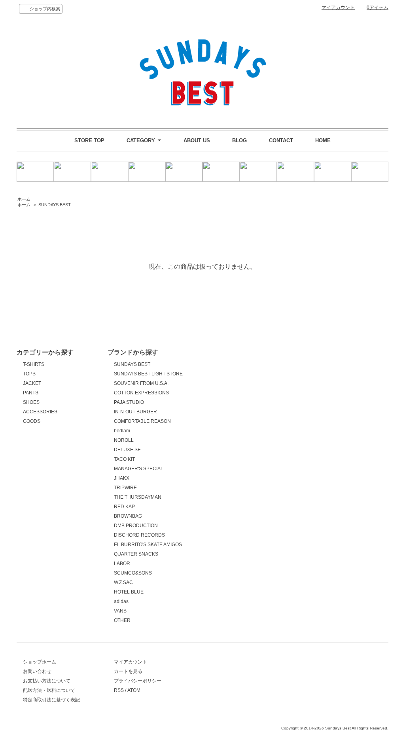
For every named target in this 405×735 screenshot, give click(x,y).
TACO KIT (124, 459)
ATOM (133, 690)
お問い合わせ (37, 671)
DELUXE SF (127, 449)
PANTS (30, 393)
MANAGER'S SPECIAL (138, 468)
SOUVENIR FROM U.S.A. (141, 383)
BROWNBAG (128, 516)
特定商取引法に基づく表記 (51, 700)
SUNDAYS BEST (54, 204)
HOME (323, 140)
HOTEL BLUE (129, 592)
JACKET (32, 383)
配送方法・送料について (49, 690)
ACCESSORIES (40, 412)
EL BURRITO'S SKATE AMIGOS (148, 544)
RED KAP (124, 506)
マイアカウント (338, 7)
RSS (119, 690)
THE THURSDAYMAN (137, 497)
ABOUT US (197, 140)
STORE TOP (89, 140)
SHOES (31, 402)
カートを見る (128, 671)
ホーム (23, 199)
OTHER (122, 620)
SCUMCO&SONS (133, 573)
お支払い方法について (46, 681)
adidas (121, 601)
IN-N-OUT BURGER (135, 412)
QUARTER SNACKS (136, 554)
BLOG (239, 140)
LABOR (122, 563)
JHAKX (121, 478)
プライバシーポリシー (137, 681)
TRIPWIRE (125, 487)
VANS (120, 611)
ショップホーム (39, 662)
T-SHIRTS (33, 364)
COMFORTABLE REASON (142, 421)
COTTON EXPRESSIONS (141, 393)
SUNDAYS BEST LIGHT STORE (148, 374)
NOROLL (124, 440)
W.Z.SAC (123, 582)
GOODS (31, 421)
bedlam (122, 430)
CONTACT (281, 140)
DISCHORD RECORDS (139, 535)
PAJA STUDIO (129, 402)
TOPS (29, 374)
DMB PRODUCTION (136, 525)
